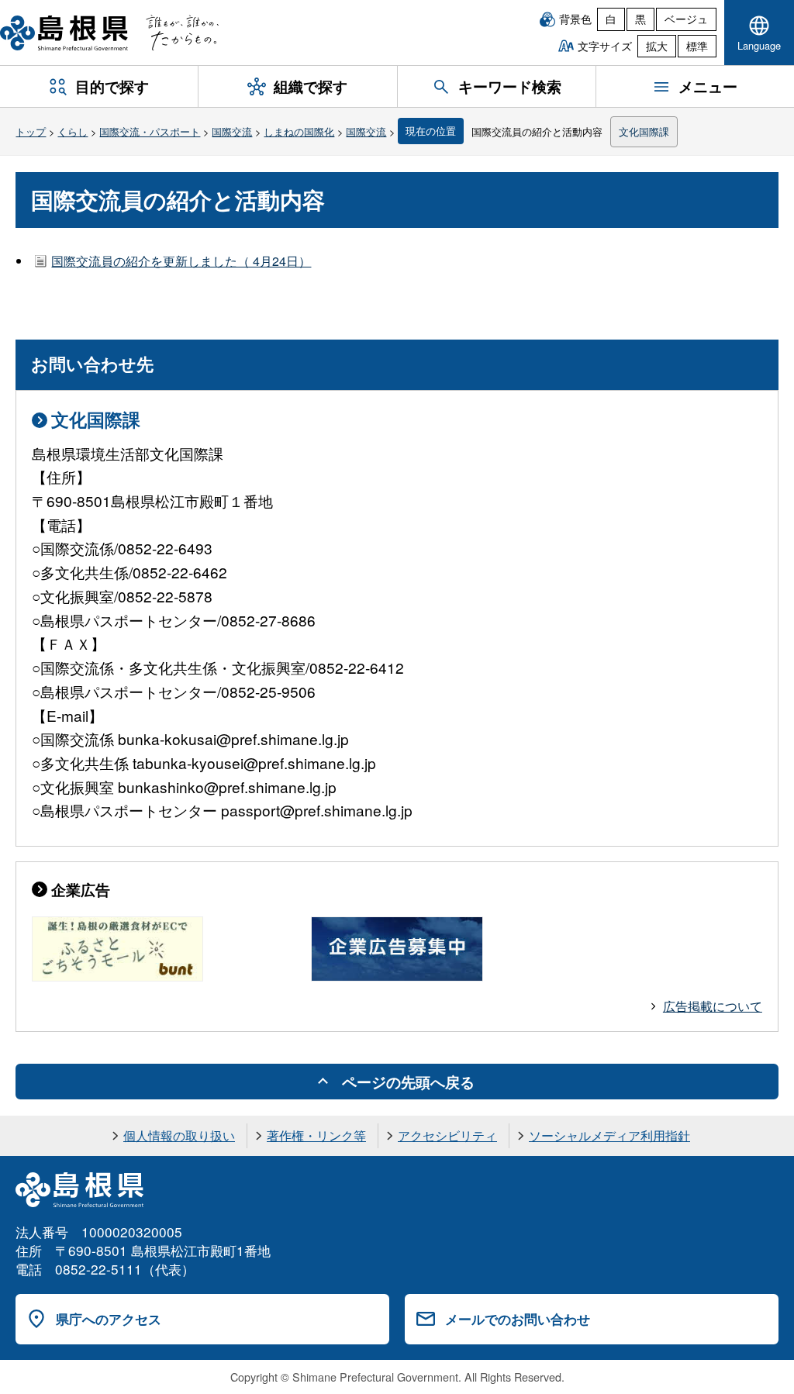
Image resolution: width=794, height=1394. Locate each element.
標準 (697, 45)
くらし (72, 131)
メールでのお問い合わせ (517, 1318)
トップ (31, 131)
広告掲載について (712, 1006)
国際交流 (232, 131)
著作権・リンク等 (316, 1135)
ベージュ (686, 18)
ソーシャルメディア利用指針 (609, 1135)
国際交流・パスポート (149, 131)
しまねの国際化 (299, 131)
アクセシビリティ (447, 1135)
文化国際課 (644, 131)
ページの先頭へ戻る (408, 1081)
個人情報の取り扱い (179, 1135)
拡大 (657, 45)
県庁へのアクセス (108, 1318)
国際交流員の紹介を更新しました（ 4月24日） (181, 261)
